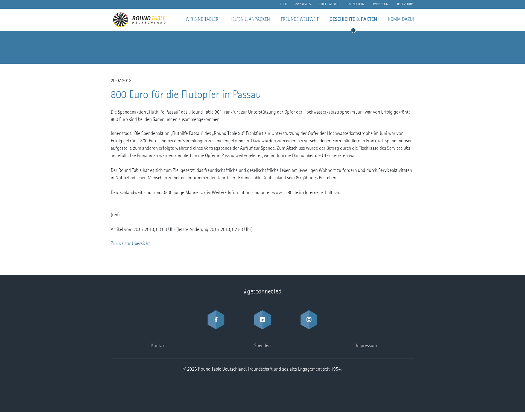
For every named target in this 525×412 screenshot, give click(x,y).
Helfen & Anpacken (249, 19)
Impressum (381, 4)
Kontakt (158, 346)
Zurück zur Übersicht (130, 243)
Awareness (303, 4)
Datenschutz (355, 4)
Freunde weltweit (300, 19)
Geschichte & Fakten (353, 19)
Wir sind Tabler (202, 19)
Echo (283, 4)
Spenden (262, 346)
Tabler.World (328, 4)
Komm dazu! (401, 19)
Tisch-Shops (405, 4)
